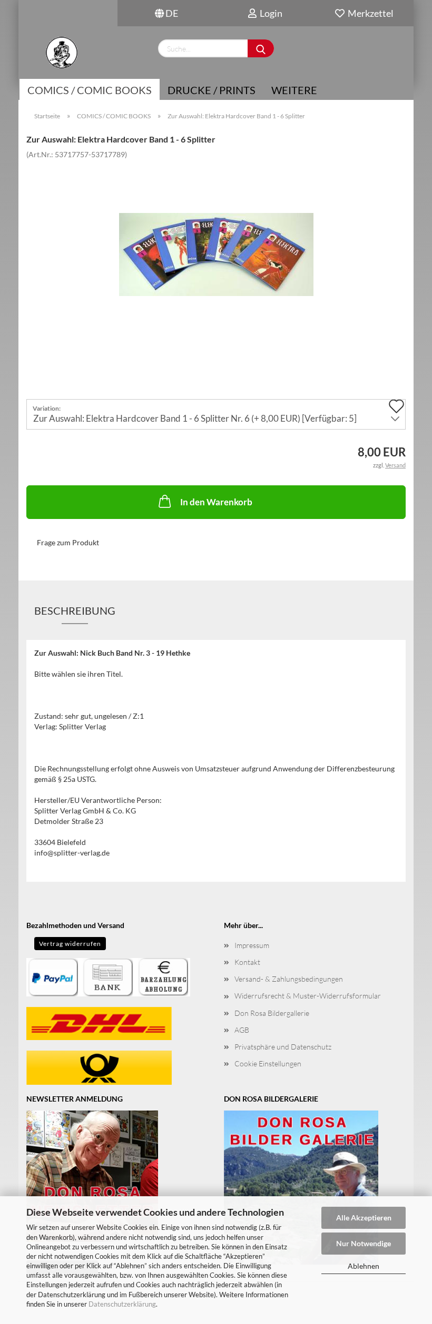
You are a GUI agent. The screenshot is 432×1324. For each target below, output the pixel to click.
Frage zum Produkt (68, 542)
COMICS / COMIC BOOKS (89, 90)
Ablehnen (363, 1265)
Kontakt (247, 962)
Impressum (251, 945)
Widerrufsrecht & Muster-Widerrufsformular (307, 995)
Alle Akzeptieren (363, 1217)
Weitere (294, 90)
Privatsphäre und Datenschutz (282, 1046)
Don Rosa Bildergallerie (271, 1013)
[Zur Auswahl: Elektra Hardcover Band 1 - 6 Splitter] (216, 237)
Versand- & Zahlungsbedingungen (288, 978)
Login (269, 13)
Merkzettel (369, 13)
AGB (241, 1029)
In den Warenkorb (216, 501)
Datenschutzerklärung (122, 1304)
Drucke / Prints (212, 90)
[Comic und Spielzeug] (61, 52)
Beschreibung (74, 610)
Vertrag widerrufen (70, 944)
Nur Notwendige (363, 1243)
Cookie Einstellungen (267, 1063)
